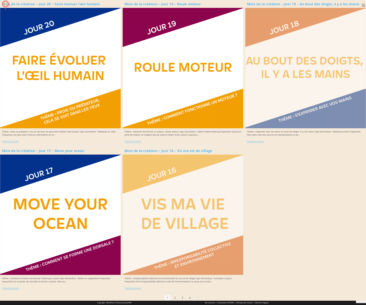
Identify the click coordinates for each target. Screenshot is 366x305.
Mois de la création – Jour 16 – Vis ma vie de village (168, 150)
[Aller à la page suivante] (197, 298)
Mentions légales (262, 302)
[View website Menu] (363, 5)
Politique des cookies (244, 302)
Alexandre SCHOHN (226, 302)
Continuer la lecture (10, 141)
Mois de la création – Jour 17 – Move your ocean (43, 150)
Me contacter (210, 302)
